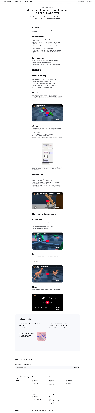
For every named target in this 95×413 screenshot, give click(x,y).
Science (26, 1)
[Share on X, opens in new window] (42, 24)
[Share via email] (50, 24)
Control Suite (37, 60)
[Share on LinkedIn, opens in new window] (47, 24)
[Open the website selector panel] (11, 1)
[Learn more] (32, 325)
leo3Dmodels (36, 257)
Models (16, 1)
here (37, 31)
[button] (47, 22)
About (31, 1)
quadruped (49, 60)
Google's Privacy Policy (49, 365)
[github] (32, 359)
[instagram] (24, 359)
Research (21, 1)
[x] (21, 359)
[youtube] (27, 359)
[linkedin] (29, 359)
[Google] (17, 410)
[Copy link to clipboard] (52, 24)
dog (55, 60)
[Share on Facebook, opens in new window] (45, 24)
